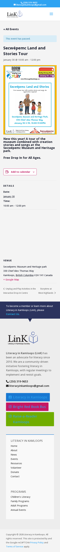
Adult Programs (19, 505)
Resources (16, 463)
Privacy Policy (37, 542)
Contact (15, 476)
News (14, 454)
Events (14, 459)
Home (14, 445)
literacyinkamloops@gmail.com (29, 386)
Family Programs (20, 501)
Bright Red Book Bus (29, 406)
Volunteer (16, 467)
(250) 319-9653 (18, 381)
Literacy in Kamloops (30, 397)
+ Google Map (11, 279)
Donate (15, 472)
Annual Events (18, 509)
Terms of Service (14, 546)
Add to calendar (20, 171)
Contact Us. (13, 314)
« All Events (11, 29)
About (14, 450)
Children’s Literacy (20, 496)
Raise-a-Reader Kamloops (25, 419)
